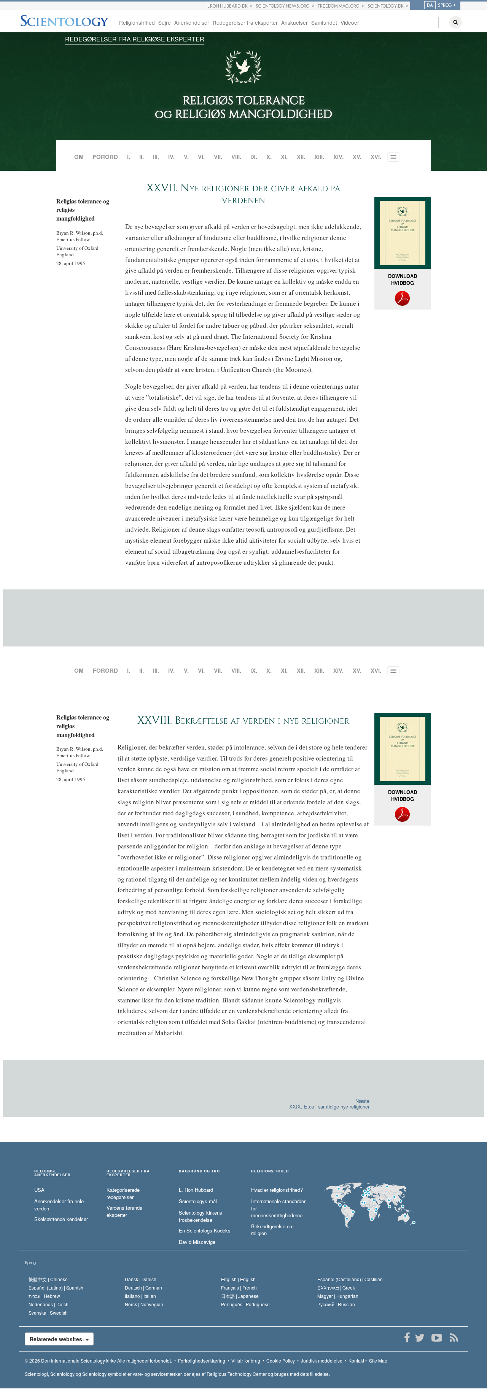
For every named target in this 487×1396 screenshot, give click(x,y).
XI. (284, 156)
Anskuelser (294, 22)
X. (269, 156)
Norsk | (144, 1304)
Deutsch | (143, 1287)
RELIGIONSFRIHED (270, 1171)
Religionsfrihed (137, 22)
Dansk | (140, 1279)
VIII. (236, 156)
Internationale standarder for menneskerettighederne (278, 1208)
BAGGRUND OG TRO (199, 1171)
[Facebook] (407, 1337)
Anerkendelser (191, 22)
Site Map (378, 1360)
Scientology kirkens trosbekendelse (200, 1216)
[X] (419, 1337)
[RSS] (453, 1337)
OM (79, 156)
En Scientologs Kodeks (205, 1230)
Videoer (350, 22)
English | (238, 1279)
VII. (218, 156)
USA (39, 1189)
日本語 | (240, 1296)
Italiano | (140, 1296)
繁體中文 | (48, 1279)
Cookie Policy (280, 1360)
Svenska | (48, 1312)
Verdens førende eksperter (124, 1211)
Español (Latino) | (56, 1287)
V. (186, 156)
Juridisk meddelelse (321, 1360)
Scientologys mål (198, 1201)
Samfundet (324, 22)
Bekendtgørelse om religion (272, 1230)
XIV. (338, 156)
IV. (171, 156)
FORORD (105, 156)
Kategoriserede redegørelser (123, 1193)
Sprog (30, 1262)
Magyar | (337, 1296)
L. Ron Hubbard (196, 1189)
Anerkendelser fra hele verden (59, 1205)
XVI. (376, 156)
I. (128, 156)
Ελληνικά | (336, 1287)
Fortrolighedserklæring (201, 1360)
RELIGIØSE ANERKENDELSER (52, 1173)
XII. (301, 156)
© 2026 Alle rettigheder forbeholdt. (98, 1360)
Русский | (336, 1304)
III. (156, 156)
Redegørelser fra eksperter (245, 22)
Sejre (164, 22)
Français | (239, 1287)
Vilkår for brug (245, 1360)
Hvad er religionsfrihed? (277, 1189)
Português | (245, 1304)
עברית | (44, 1296)
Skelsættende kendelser (61, 1219)
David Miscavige (197, 1242)
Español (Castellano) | (350, 1279)
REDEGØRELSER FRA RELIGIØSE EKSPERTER (134, 39)
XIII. (319, 156)
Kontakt (356, 1360)
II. (141, 156)
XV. (357, 156)
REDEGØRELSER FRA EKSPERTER (128, 1173)
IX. (253, 156)
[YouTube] (436, 1337)
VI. (201, 156)
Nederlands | (48, 1304)
